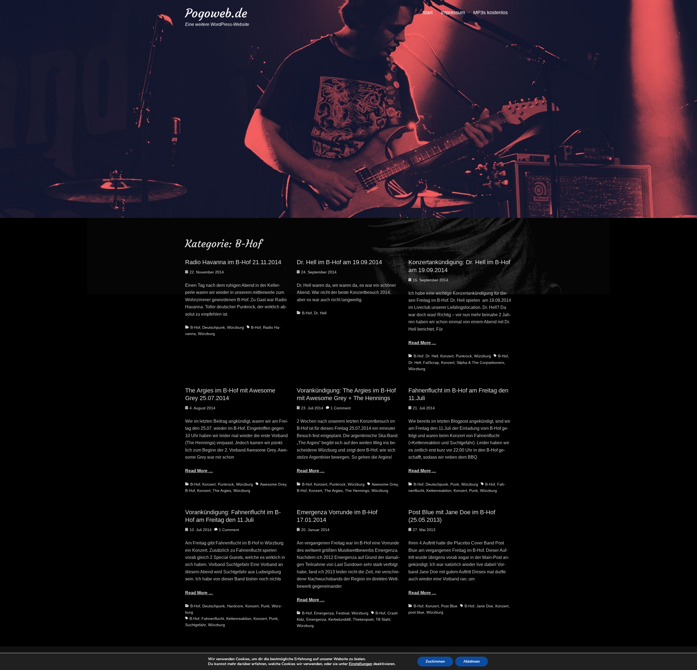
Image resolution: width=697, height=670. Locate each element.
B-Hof (195, 327)
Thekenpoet (363, 619)
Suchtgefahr (195, 625)
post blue (416, 612)
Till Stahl (383, 619)
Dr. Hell (320, 313)
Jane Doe (484, 606)
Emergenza (324, 613)
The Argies (222, 490)
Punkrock (464, 356)
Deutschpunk (213, 327)
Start (427, 12)
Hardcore (235, 606)
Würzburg (235, 327)
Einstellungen (360, 664)
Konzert (447, 356)
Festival (342, 613)
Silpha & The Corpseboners (480, 362)
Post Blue (449, 606)
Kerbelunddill (339, 619)
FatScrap (431, 362)
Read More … (422, 342)
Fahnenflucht (212, 618)
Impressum (453, 12)
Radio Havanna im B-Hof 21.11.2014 (233, 262)
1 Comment (341, 408)
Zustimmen (435, 661)
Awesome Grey (273, 484)
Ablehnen (471, 661)
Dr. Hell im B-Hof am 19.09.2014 (339, 262)
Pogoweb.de (216, 13)
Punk (454, 484)
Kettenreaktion (438, 490)
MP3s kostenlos (490, 12)
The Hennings (357, 490)
